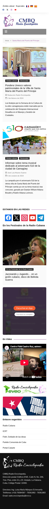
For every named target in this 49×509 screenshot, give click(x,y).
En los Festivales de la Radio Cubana (19, 269)
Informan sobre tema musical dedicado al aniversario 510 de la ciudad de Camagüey (22, 166)
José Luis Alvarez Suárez (16, 173)
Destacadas (24, 81)
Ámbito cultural (8, 6)
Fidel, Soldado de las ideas (14, 437)
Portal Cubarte (9, 448)
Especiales (20, 6)
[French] (27, 6)
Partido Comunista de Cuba (14, 442)
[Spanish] (35, 6)
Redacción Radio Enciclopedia (18, 95)
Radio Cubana (9, 426)
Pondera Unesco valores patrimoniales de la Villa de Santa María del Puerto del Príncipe (22, 88)
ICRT (5, 431)
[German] (31, 6)
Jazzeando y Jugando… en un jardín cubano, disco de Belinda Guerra (21, 277)
